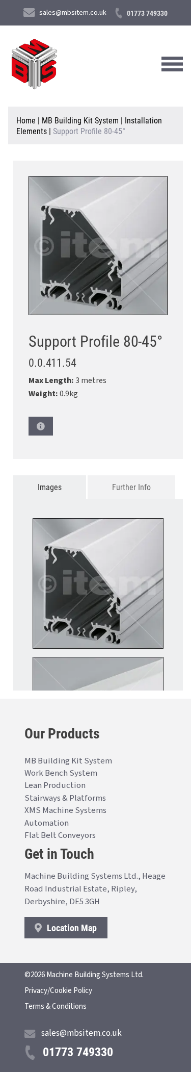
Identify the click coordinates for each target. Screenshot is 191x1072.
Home (26, 120)
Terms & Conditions (55, 1006)
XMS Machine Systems (65, 810)
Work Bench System (60, 773)
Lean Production (55, 785)
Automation (46, 823)
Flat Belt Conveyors (60, 835)
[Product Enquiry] (41, 426)
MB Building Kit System (80, 120)
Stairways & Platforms (65, 798)
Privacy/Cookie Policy (58, 990)
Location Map (71, 928)
